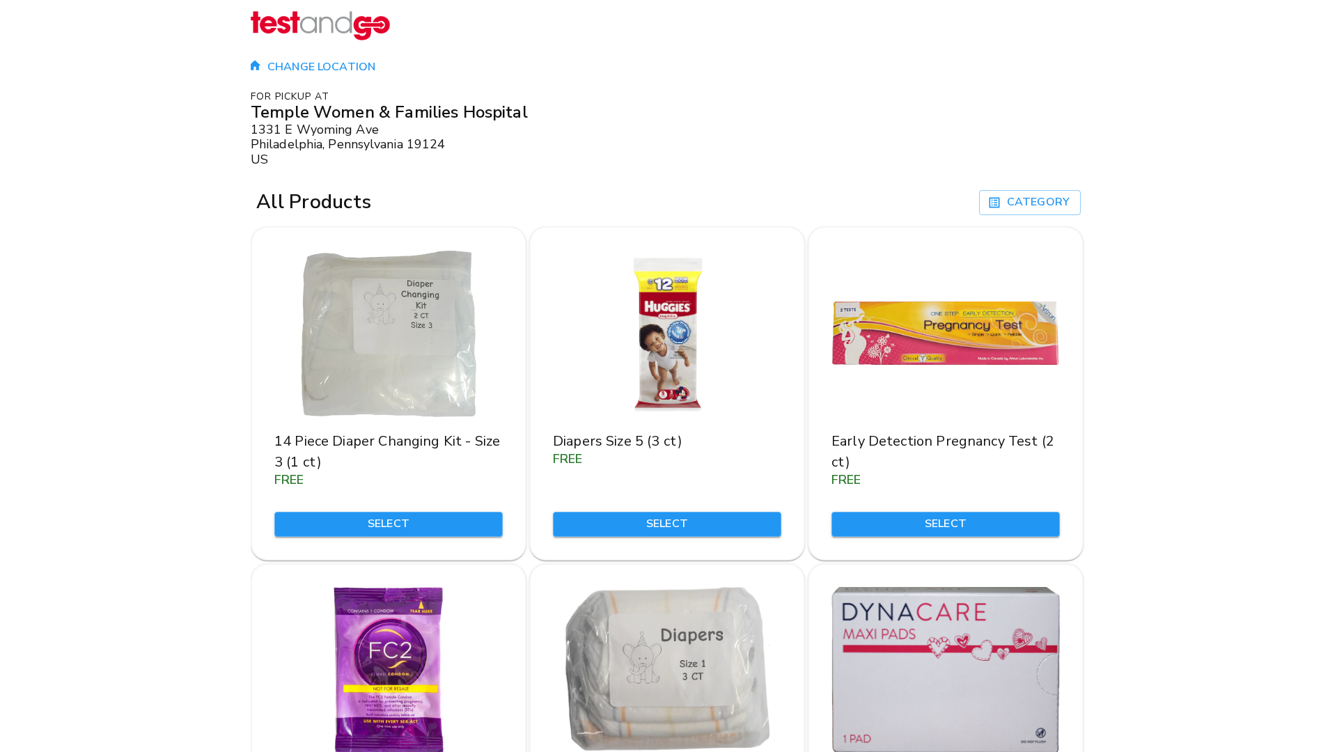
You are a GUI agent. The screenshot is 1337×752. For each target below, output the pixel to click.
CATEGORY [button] (1038, 202)
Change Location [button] (321, 67)
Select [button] (388, 523)
